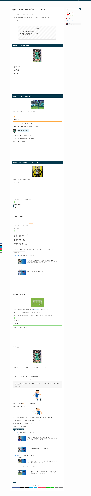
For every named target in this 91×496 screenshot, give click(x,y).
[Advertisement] (37, 83)
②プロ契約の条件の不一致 (27, 35)
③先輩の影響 (25, 37)
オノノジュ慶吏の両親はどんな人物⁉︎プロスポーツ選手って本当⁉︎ (38, 437)
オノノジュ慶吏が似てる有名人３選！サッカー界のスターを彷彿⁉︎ (38, 460)
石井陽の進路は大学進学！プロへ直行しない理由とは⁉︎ (36, 271)
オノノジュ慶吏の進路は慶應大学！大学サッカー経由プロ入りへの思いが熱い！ (40, 260)
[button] (16, 487)
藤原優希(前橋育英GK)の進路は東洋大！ (28, 31)
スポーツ (14, 482)
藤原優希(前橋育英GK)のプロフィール (28, 30)
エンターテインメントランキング (70, 20)
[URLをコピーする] (59, 487)
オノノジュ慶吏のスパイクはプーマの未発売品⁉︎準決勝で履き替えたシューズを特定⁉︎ (41, 471)
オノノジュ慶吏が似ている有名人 (18, 455)
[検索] (80, 0)
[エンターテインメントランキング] (68, 19)
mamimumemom (14, 3)
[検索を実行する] (80, 9)
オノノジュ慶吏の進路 (16, 255)
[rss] (78, 0)
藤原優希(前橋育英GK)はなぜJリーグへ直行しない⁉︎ (30, 33)
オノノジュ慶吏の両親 (16, 432)
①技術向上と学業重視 (26, 34)
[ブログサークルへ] (73, 24)
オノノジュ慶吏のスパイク (17, 466)
